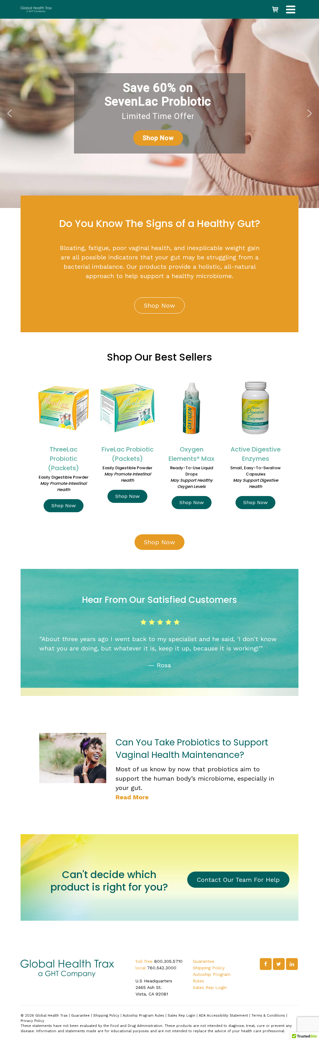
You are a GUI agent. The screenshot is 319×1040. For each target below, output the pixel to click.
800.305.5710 (168, 961)
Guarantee (203, 961)
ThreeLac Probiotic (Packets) (63, 458)
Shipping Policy (209, 967)
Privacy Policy (32, 1021)
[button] (10, 113)
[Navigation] (290, 9)
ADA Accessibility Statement (223, 1016)
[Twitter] (279, 964)
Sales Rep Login (210, 987)
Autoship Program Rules (143, 1016)
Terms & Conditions (268, 1016)
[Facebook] (266, 964)
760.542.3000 (161, 967)
